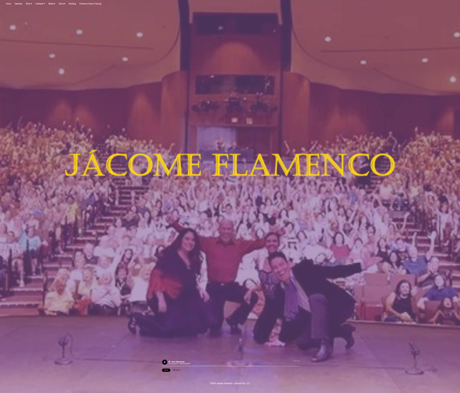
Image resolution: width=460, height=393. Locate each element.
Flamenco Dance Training (90, 3)
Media (51, 3)
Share (177, 370)
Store (28, 3)
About (61, 3)
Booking (72, 3)
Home (8, 3)
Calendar (18, 3)
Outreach (39, 3)
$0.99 (166, 370)
